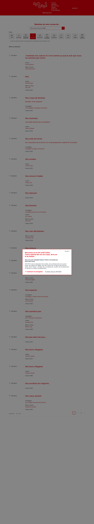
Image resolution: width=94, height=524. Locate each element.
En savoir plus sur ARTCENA (53, 271)
